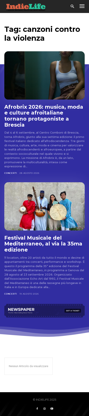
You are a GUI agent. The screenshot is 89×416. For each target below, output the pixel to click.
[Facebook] (37, 408)
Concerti (10, 173)
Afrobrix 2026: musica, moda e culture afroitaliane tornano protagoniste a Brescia (43, 116)
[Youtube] (51, 408)
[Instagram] (44, 408)
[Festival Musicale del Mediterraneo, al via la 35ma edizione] (44, 206)
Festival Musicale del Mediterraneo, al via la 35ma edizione (43, 244)
